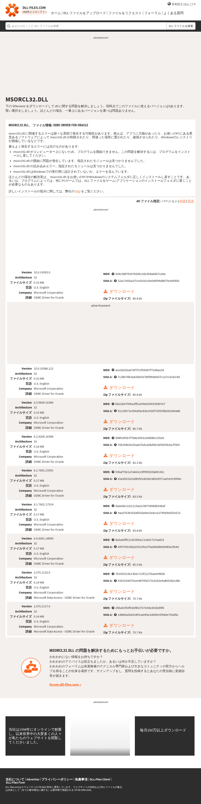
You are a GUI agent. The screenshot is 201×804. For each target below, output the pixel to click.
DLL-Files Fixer (15, 782)
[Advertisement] (100, 67)
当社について (14, 779)
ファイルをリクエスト (125, 13)
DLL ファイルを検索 (181, 26)
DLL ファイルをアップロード (84, 13)
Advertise (32, 779)
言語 (191, 201)
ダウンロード (122, 291)
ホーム (56, 13)
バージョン (169, 201)
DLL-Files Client (100, 779)
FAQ (77, 191)
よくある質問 (174, 13)
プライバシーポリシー (57, 779)
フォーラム (152, 13)
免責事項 (81, 779)
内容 (182, 201)
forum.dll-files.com (64, 684)
